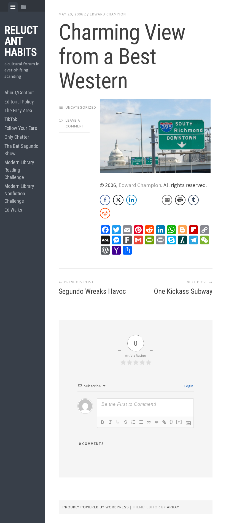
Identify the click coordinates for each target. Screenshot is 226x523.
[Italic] (110, 422)
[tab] (13, 7)
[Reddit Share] (105, 213)
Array (173, 507)
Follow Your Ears (20, 128)
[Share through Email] (167, 200)
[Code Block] (156, 422)
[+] (179, 422)
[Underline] (118, 422)
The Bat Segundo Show (21, 149)
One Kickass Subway (183, 291)
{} (171, 422)
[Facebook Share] (105, 200)
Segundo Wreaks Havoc (92, 291)
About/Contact (19, 92)
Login (188, 385)
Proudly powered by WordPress (96, 507)
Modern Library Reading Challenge (19, 169)
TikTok (10, 119)
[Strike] (126, 422)
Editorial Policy (19, 102)
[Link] (164, 422)
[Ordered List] (133, 422)
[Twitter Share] (118, 200)
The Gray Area (18, 110)
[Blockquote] (149, 422)
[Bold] (102, 422)
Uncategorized (81, 107)
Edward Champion (108, 14)
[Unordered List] (141, 422)
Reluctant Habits (21, 41)
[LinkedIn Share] (131, 200)
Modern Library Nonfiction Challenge (19, 193)
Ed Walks (13, 210)
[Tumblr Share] (193, 200)
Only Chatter (16, 137)
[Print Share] (180, 200)
